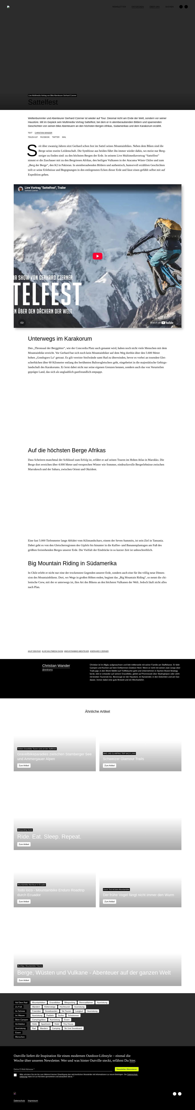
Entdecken (138, 7)
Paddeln (50, 1015)
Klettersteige (50, 1007)
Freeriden (36, 1011)
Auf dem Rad (35, 651)
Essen (67, 1020)
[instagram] (186, 6)
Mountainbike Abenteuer (77, 651)
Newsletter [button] (119, 7)
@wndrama (47, 669)
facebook (45, 137)
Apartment (45, 1024)
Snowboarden (51, 1011)
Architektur (20, 1024)
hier (132, 1060)
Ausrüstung (102, 1002)
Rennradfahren (86, 1002)
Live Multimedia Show (53, 651)
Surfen (61, 1015)
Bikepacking (69, 1002)
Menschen (20, 1037)
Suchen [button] (169, 7)
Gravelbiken (54, 1002)
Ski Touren (66, 1011)
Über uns (154, 7)
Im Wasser (20, 1015)
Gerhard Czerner (100, 651)
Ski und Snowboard (73, 1028)
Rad (34, 1028)
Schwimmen (73, 1015)
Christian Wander (43, 133)
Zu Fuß (18, 1007)
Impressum (33, 1100)
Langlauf (79, 1011)
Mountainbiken (38, 1002)
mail (64, 137)
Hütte (34, 1024)
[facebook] (181, 6)
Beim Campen (21, 1020)
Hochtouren (65, 1007)
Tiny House (68, 1024)
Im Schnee (20, 1011)
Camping (56, 1028)
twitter (56, 137)
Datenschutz (19, 1100)
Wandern (36, 1007)
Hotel (57, 1024)
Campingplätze (39, 1020)
